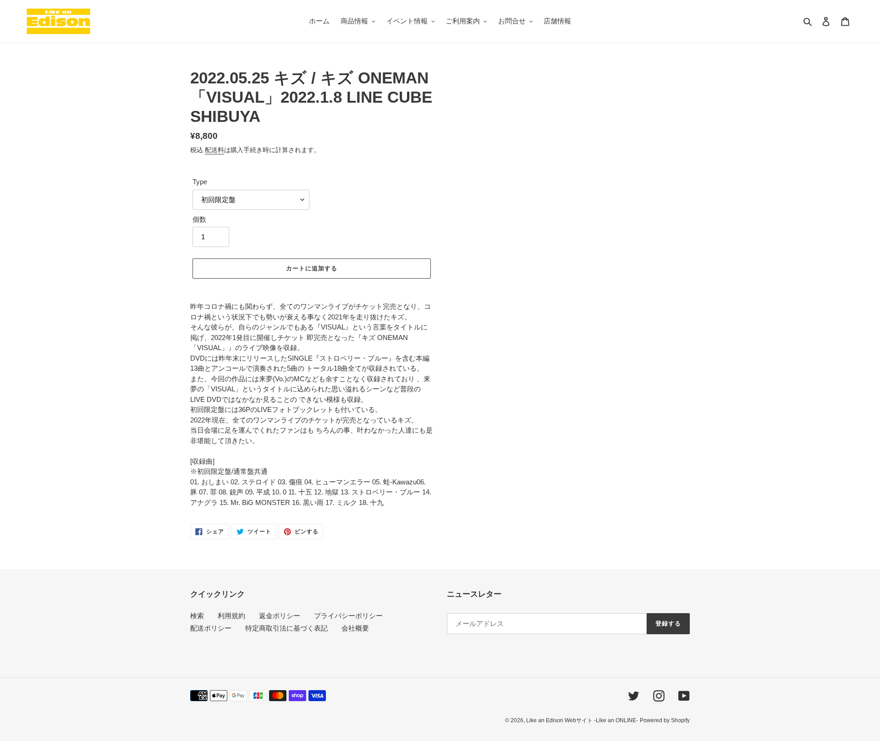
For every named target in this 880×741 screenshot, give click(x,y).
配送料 (214, 150)
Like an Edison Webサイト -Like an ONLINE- (582, 720)
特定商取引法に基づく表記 (286, 628)
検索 (197, 616)
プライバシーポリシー (348, 616)
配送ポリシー (210, 628)
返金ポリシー (279, 616)
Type (199, 182)
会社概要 (355, 628)
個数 (199, 219)
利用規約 (231, 616)
